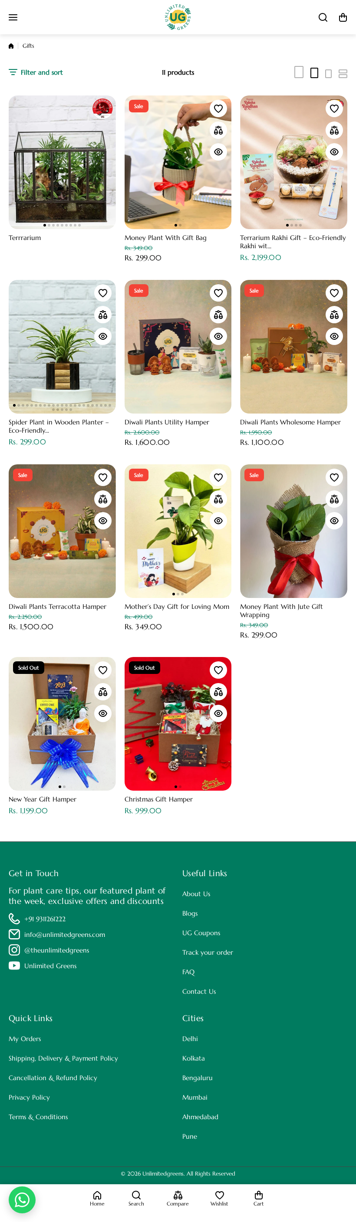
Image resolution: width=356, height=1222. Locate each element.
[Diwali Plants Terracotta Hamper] (62, 531)
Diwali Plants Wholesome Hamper (290, 422)
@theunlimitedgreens (56, 950)
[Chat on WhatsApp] (22, 1199)
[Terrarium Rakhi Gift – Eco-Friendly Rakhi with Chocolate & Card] (293, 162)
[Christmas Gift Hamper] (178, 724)
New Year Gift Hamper (42, 799)
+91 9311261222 (45, 919)
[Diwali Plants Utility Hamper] (178, 347)
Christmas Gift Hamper (159, 799)
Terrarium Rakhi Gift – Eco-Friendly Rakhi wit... (293, 241)
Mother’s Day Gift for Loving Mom (177, 606)
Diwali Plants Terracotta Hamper (57, 606)
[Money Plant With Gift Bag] (178, 162)
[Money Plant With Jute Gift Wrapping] (293, 531)
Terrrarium (25, 237)
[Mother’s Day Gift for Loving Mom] (178, 531)
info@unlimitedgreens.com (64, 934)
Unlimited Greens (50, 966)
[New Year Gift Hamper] (62, 724)
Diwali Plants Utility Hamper (167, 422)
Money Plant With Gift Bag (166, 237)
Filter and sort (42, 72)
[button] (343, 17)
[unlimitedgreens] (178, 17)
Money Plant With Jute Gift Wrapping (281, 610)
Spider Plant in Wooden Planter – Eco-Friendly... (59, 426)
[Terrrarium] (62, 162)
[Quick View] (218, 152)
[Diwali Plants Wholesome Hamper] (293, 347)
